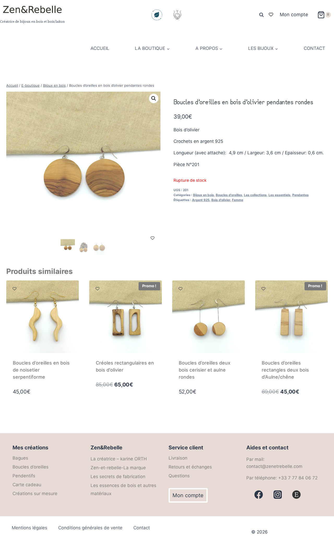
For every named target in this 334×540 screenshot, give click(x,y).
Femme (237, 200)
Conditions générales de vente (90, 527)
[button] (153, 98)
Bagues (20, 458)
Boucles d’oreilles (31, 466)
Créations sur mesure (35, 493)
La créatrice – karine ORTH (119, 458)
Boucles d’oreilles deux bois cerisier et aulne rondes (204, 370)
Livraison (178, 458)
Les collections (255, 195)
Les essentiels (279, 195)
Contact (141, 527)
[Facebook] (258, 494)
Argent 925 (201, 200)
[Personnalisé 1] (296, 494)
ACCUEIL (100, 48)
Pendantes (300, 195)
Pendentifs (24, 475)
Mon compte (294, 14)
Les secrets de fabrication (118, 476)
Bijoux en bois (203, 195)
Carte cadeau (27, 484)
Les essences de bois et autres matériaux (123, 489)
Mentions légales (29, 527)
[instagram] (277, 494)
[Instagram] (177, 14)
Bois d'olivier (220, 200)
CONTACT (314, 48)
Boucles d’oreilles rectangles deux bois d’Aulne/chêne (285, 370)
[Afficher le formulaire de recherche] (261, 15)
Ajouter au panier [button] (115, 407)
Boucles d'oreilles (229, 195)
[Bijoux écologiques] (156, 14)
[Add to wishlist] (152, 238)
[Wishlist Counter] (271, 15)
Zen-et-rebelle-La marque (118, 467)
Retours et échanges (190, 466)
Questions (179, 475)
